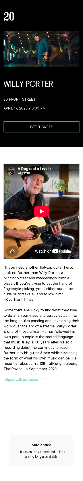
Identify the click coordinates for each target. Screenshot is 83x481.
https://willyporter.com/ (23, 379)
